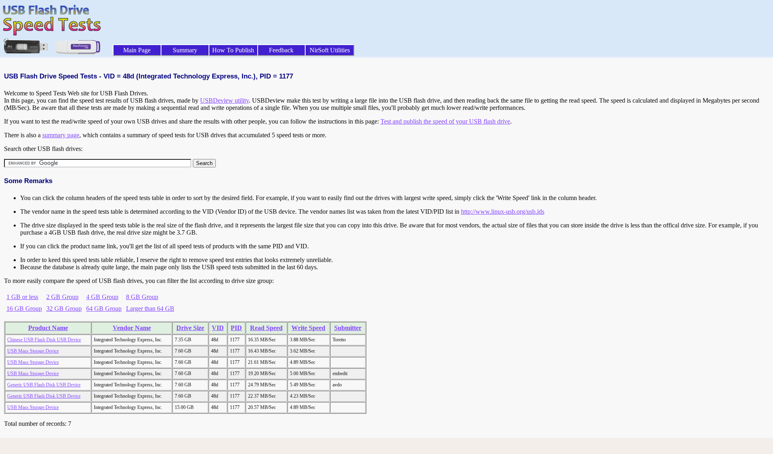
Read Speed (266, 327)
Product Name (48, 327)
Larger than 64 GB (150, 308)
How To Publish (233, 50)
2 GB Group (62, 296)
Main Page (137, 50)
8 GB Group (142, 296)
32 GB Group (64, 308)
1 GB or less (22, 296)
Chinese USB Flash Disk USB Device (44, 340)
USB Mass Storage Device (33, 351)
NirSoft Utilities (330, 50)
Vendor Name (132, 327)
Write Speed (308, 327)
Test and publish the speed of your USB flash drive (445, 121)
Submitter (348, 327)
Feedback (281, 50)
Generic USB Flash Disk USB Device (44, 385)
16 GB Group (24, 308)
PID (236, 327)
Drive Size (190, 327)
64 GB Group (104, 308)
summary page (60, 135)
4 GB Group (102, 296)
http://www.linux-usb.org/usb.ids (502, 211)
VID (218, 327)
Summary (185, 50)
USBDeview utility (224, 100)
